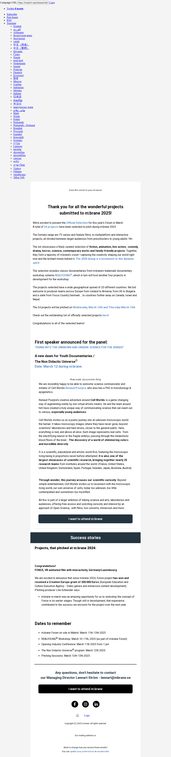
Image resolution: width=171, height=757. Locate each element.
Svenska (17, 140)
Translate (11, 23)
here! (105, 315)
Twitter (15, 8)
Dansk (16, 57)
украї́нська (19, 174)
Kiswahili (18, 137)
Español (17, 134)
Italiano (17, 93)
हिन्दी (15, 78)
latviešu (17, 149)
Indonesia (18, 87)
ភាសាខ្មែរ (17, 100)
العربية (17, 29)
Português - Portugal (24, 125)
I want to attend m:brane (85, 519)
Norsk (16, 116)
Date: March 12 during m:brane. (58, 366)
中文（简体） (21, 44)
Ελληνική (18, 75)
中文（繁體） (21, 48)
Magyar (17, 81)
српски (17, 158)
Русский (18, 131)
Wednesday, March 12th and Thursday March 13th (104, 307)
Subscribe (12, 14)
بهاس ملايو (19, 110)
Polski (16, 119)
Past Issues (12, 17)
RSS (9, 20)
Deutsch (17, 72)
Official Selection (77, 222)
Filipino (17, 171)
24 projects (51, 226)
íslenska (17, 90)
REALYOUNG (62, 275)
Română (17, 128)
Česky (16, 54)
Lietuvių (17, 146)
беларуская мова (22, 35)
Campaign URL (8, 2)
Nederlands (19, 63)
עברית (16, 143)
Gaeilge (17, 84)
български (19, 38)
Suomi (16, 66)
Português (18, 122)
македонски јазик (23, 107)
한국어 (17, 103)
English (17, 26)
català (16, 41)
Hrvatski (17, 51)
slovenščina (19, 155)
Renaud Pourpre (75, 388)
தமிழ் (16, 161)
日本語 (17, 96)
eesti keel (18, 60)
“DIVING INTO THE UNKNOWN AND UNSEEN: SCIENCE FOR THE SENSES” (79, 347)
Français (17, 69)
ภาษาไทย (19, 165)
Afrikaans (18, 32)
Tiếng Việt (18, 177)
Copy (52, 2)
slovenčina (19, 152)
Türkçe (17, 168)
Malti (16, 113)
